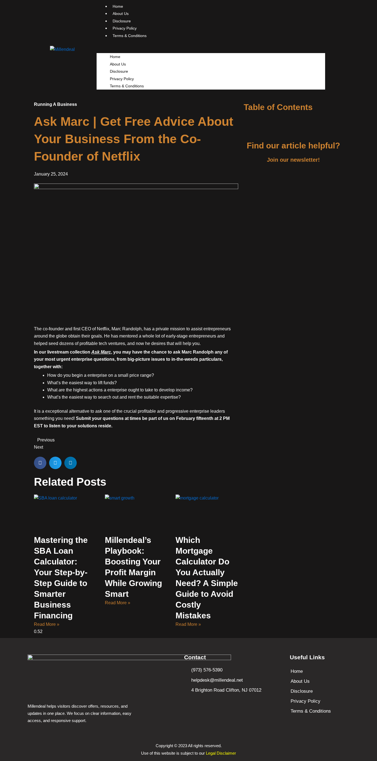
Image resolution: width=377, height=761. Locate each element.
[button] (211, 49)
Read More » (46, 624)
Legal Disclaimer (221, 753)
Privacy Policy (122, 79)
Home (115, 56)
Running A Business (55, 104)
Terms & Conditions (130, 35)
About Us (118, 64)
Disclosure (119, 71)
